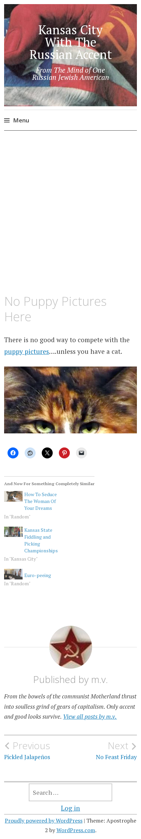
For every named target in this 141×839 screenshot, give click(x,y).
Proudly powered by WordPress (43, 820)
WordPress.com (75, 830)
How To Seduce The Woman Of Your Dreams (40, 501)
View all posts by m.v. (90, 716)
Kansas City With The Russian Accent (70, 42)
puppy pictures (26, 351)
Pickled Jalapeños (27, 750)
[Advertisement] (70, 213)
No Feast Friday (116, 750)
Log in (70, 808)
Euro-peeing (37, 575)
